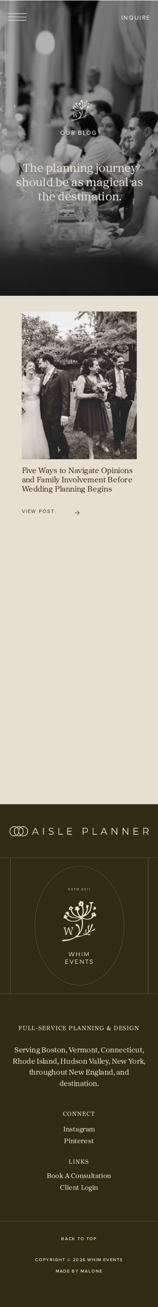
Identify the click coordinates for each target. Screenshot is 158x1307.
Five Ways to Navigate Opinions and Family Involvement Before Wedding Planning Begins (77, 479)
